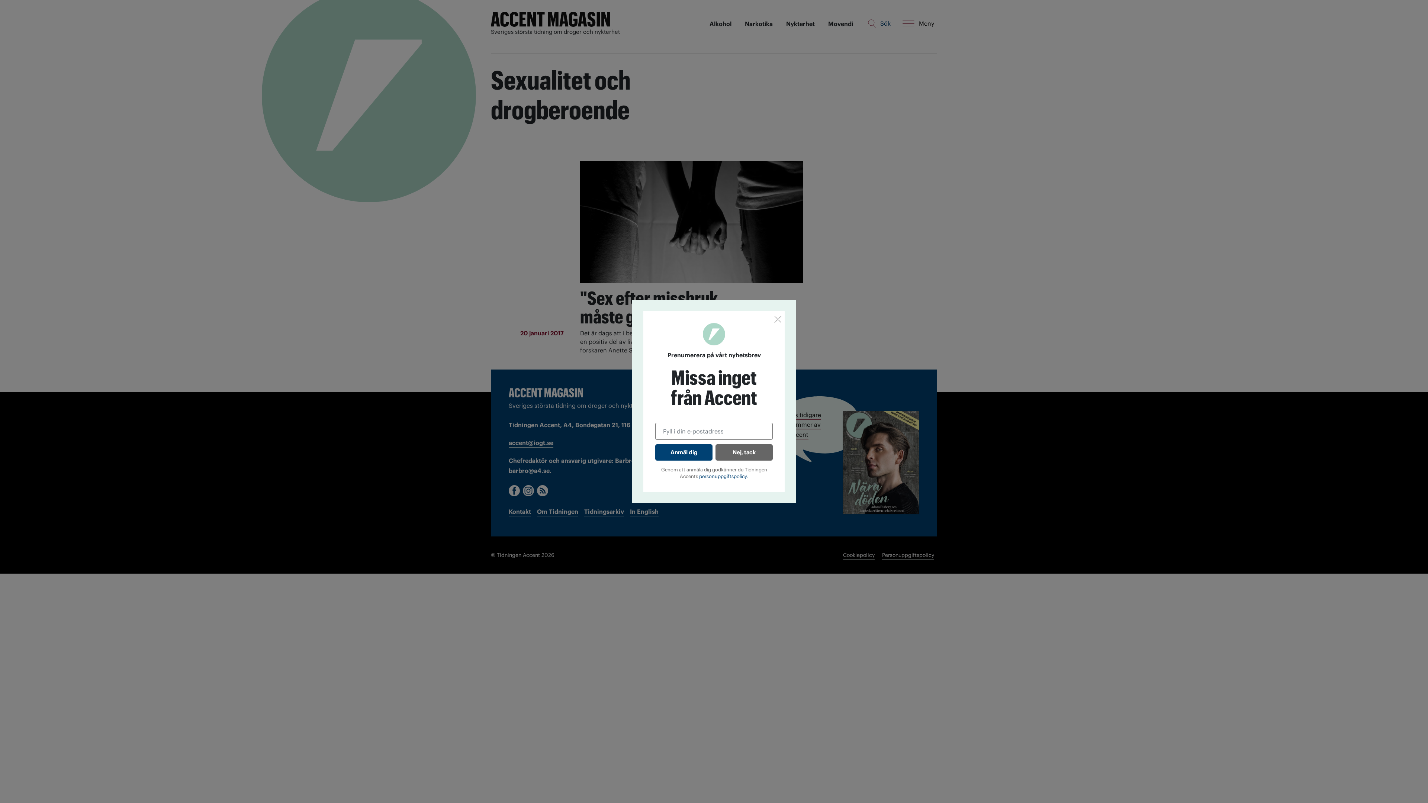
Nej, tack (744, 452)
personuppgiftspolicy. (723, 476)
